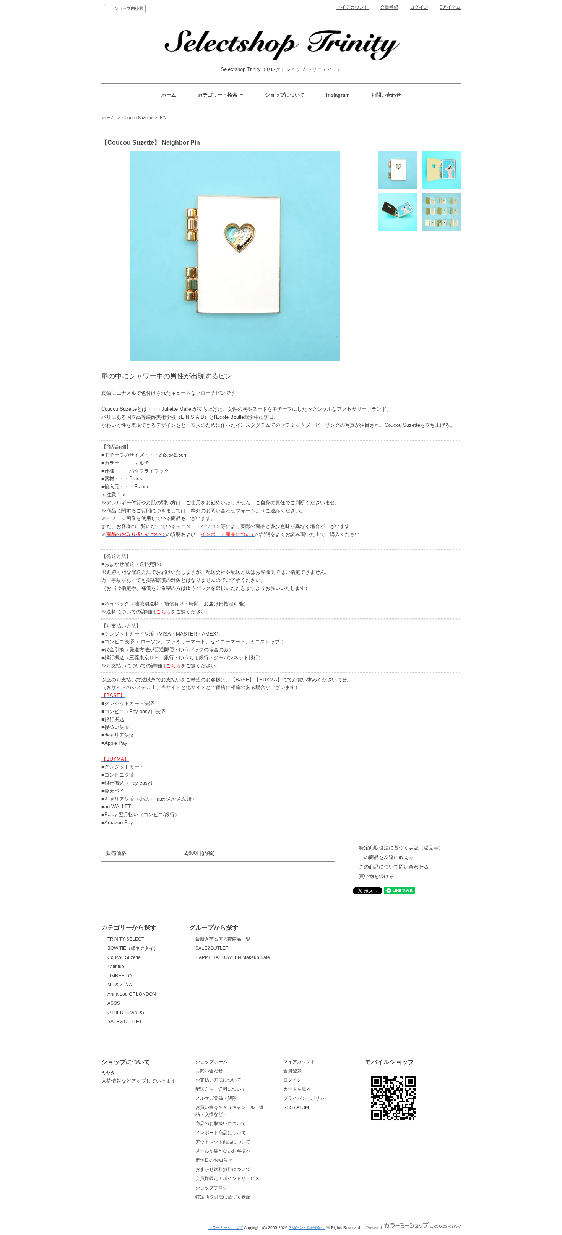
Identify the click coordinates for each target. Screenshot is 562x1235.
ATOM (302, 1107)
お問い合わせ (386, 95)
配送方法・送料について (220, 1089)
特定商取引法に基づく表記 (222, 1196)
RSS (288, 1107)
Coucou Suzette (137, 117)
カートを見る (297, 1089)
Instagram (338, 95)
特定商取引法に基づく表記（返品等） (401, 848)
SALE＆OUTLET (124, 1021)
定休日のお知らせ (213, 1160)
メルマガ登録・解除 (216, 1098)
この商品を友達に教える (386, 857)
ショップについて (285, 95)
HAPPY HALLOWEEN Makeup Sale (232, 957)
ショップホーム (211, 1061)
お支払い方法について (218, 1080)
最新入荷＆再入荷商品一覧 (222, 939)
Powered (374, 1227)
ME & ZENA (119, 985)
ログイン (419, 7)
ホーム (168, 95)
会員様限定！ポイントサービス (227, 1178)
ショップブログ (211, 1187)
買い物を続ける (376, 876)
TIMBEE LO (119, 975)
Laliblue (115, 966)
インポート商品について (220, 1132)
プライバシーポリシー (306, 1098)
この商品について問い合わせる (394, 867)
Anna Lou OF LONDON (131, 994)
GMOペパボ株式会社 (307, 1227)
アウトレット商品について (222, 1142)
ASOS (113, 1003)
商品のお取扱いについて (220, 1123)
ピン (163, 117)
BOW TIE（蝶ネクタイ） (132, 948)
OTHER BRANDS (125, 1012)
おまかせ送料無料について (222, 1169)
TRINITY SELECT (125, 939)
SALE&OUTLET (211, 948)
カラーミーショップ (225, 1227)
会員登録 (389, 7)
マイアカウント (352, 7)
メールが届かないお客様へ (222, 1151)
